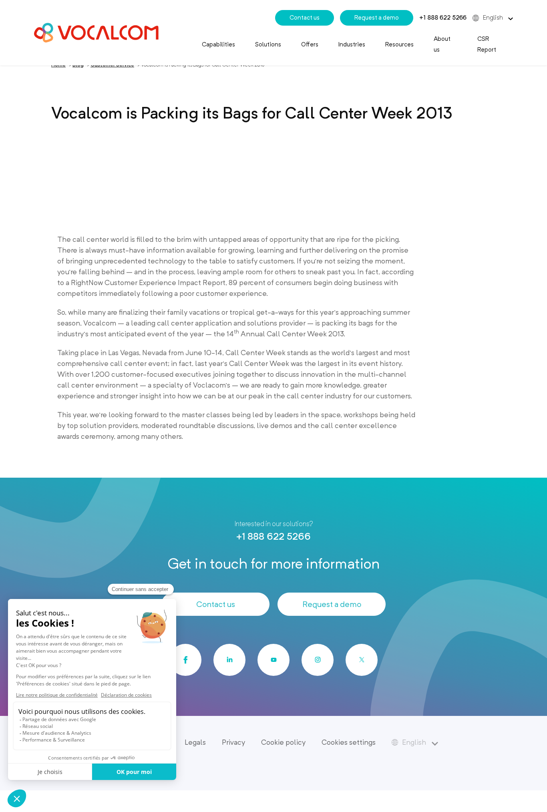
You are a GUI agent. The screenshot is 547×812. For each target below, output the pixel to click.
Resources (399, 44)
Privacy (233, 742)
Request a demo (376, 17)
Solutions (268, 44)
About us (442, 44)
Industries (351, 44)
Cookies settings (349, 742)
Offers (309, 44)
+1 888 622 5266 (443, 17)
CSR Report (486, 44)
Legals (195, 742)
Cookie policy (283, 742)
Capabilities (218, 44)
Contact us (305, 17)
